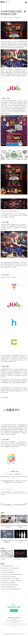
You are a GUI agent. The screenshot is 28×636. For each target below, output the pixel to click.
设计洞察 (4, 17)
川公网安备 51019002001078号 (18, 633)
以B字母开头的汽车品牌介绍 (6, 570)
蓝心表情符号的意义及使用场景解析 (8, 582)
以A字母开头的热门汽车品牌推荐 (7, 572)
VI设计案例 (3, 558)
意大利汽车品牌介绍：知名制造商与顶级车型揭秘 (11, 580)
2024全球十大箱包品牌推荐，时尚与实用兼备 (10, 578)
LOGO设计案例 (17, 558)
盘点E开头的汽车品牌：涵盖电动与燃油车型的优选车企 (12, 574)
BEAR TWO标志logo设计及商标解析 (8, 576)
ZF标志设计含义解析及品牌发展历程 (8, 586)
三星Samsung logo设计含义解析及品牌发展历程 (10, 589)
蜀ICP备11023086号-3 (8, 633)
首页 (1, 17)
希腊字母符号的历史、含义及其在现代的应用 (10, 568)
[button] (25, 2)
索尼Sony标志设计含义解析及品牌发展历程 (9, 584)
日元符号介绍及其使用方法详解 (7, 566)
